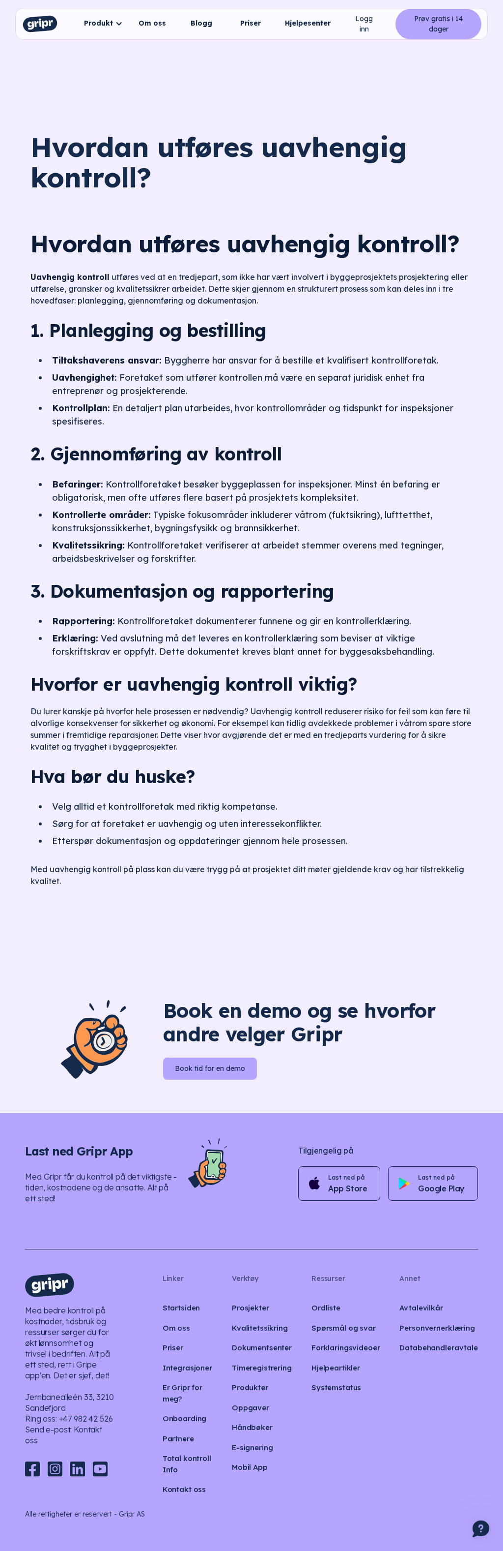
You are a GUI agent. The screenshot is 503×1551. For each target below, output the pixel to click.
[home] (40, 23)
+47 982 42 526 (86, 1419)
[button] (101, 23)
